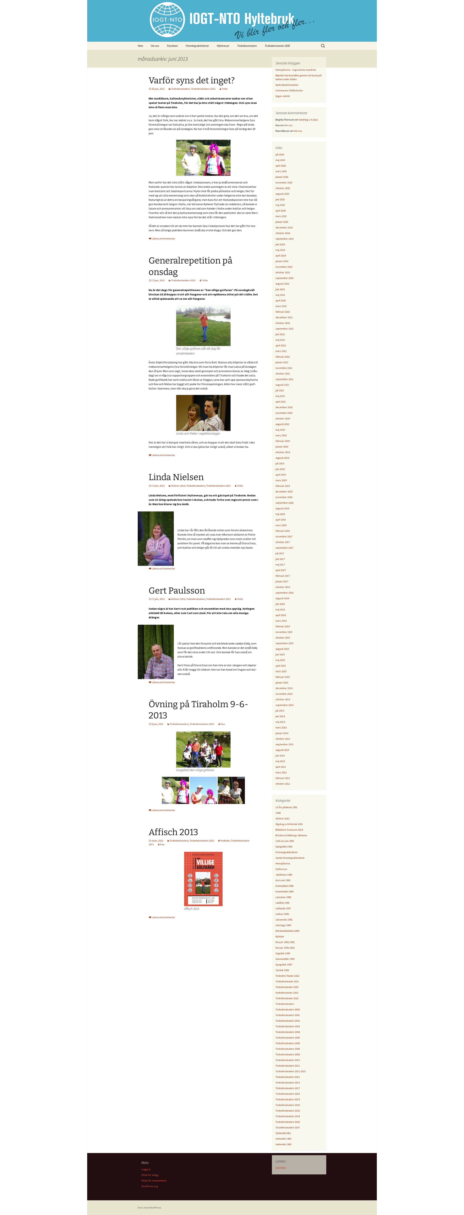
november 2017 (284, 536)
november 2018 (284, 497)
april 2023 (281, 300)
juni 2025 (280, 199)
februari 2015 (283, 677)
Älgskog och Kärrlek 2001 (289, 824)
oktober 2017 (283, 542)
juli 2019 (280, 463)
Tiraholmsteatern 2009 (288, 1054)
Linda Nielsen (176, 477)
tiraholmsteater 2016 (287, 992)
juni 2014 (280, 716)
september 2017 (284, 547)
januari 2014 (282, 733)
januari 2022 (282, 362)
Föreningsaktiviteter (197, 45)
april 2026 (281, 165)
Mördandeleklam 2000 (287, 930)
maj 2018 (280, 514)
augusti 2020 (282, 424)
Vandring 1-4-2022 (308, 119)
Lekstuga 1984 (283, 925)
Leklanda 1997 (283, 908)
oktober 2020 (283, 418)
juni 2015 (280, 654)
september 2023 (284, 278)
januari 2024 (282, 261)
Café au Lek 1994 (285, 841)
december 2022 (284, 317)
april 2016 (281, 615)
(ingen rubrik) (283, 96)
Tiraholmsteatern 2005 (288, 1037)
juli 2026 (280, 154)
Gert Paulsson (177, 590)
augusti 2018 (282, 508)
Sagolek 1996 (283, 953)
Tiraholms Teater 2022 (287, 975)
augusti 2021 (282, 384)
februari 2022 (283, 356)
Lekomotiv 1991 (284, 919)
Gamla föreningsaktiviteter (290, 857)
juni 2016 (280, 604)
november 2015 (284, 632)
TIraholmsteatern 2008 (288, 1048)
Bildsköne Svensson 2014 (289, 829)
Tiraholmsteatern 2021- (288, 1110)
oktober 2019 (283, 452)
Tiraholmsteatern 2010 (288, 1060)
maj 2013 (280, 761)
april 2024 (281, 255)
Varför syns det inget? (192, 80)
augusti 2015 (282, 648)
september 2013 (284, 744)
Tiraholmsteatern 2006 (288, 1043)
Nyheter (280, 936)
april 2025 (281, 210)
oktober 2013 (283, 738)
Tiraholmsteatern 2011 (288, 1065)
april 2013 (281, 766)
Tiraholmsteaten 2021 (287, 981)
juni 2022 (280, 334)
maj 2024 (280, 250)
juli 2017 (280, 553)
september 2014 (284, 705)
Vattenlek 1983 (283, 1138)
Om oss (155, 45)
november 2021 (284, 368)
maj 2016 (280, 609)
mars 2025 (281, 216)
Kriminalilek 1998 (284, 886)
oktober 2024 (283, 233)
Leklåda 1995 (282, 902)
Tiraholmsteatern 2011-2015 (291, 1071)
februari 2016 (283, 626)
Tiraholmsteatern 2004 (288, 1032)
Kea (223, 724)
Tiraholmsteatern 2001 (288, 1015)
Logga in (145, 1169)
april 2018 (281, 519)
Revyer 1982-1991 (285, 942)
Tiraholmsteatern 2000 (288, 1009)
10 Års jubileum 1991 (286, 807)
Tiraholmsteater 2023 (287, 998)
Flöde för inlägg (149, 1175)
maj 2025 (280, 205)
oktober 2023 (283, 272)
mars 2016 (281, 620)
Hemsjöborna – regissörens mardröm (296, 69)
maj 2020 (280, 429)
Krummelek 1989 (284, 891)
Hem (140, 45)
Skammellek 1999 (285, 959)
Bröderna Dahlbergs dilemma (291, 835)
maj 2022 (280, 339)
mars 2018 (281, 525)
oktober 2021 (283, 373)
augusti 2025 (282, 193)
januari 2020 (282, 446)
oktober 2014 (283, 699)
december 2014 (284, 688)
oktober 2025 (283, 188)
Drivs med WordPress (149, 1207)
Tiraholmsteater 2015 (287, 987)
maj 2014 (280, 721)
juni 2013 (280, 755)
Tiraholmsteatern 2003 (288, 1026)
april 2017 (281, 570)
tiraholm (225, 840)
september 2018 (284, 502)
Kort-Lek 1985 (283, 880)
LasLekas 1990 (283, 897)
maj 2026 (280, 160)
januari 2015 (282, 682)
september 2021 (284, 379)
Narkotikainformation (287, 84)
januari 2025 (282, 221)
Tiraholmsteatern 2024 (288, 1116)
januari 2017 (282, 581)
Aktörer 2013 (178, 485)
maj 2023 (280, 295)
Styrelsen (172, 45)
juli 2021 (280, 390)
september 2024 (284, 238)
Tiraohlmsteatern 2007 (288, 1127)
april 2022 (281, 345)
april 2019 (281, 474)
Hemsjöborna (283, 863)
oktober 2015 (283, 637)
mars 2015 (281, 671)
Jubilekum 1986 (284, 874)
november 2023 (284, 266)
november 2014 (284, 693)
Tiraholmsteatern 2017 (288, 1088)
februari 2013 (283, 778)
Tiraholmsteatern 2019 (288, 1099)
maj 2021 (280, 396)
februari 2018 (283, 530)
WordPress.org (149, 1186)
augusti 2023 (282, 283)
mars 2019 (281, 480)
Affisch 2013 (173, 832)
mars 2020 (281, 435)
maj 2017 (280, 564)
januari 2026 (282, 177)
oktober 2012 (283, 783)
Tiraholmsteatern (247, 45)
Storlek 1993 (282, 970)
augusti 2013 (282, 750)
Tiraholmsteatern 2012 (288, 1077)
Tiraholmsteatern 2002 (288, 1020)
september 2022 (284, 328)
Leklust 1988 (282, 914)
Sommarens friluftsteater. (289, 90)
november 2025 (284, 182)
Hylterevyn (223, 45)
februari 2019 (283, 486)
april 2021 (281, 401)
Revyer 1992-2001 (285, 947)
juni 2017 (280, 559)
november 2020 (284, 412)
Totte (225, 88)
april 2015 (281, 665)
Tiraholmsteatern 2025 (277, 45)
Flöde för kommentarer (154, 1180)
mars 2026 (281, 171)
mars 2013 (281, 772)
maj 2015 (280, 660)
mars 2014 (281, 727)
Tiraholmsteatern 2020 (288, 1105)
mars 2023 (281, 306)
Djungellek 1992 (284, 846)
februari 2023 (283, 311)
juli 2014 (280, 710)
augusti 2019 (282, 457)
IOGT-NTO (281, 1168)
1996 (278, 812)
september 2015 (284, 643)
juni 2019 (280, 469)
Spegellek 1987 (284, 964)
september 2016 (284, 592)
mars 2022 (281, 351)
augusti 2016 (282, 598)
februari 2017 (283, 575)
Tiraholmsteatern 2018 (288, 1093)
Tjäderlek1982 (283, 1133)
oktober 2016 (283, 587)
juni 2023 (280, 289)
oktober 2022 (283, 323)
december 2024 (284, 227)
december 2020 (284, 407)
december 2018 (284, 491)
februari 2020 (283, 441)
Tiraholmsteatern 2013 (203, 88)
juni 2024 (280, 244)
